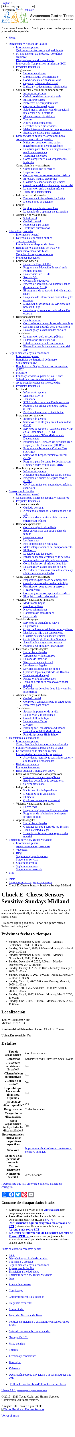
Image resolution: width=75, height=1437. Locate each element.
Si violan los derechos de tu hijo (41, 668)
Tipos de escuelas (26, 241)
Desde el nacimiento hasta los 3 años (44, 198)
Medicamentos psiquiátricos (39, 116)
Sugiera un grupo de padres (32, 856)
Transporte (29, 399)
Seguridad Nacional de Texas (25, 1315)
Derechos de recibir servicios (39, 126)
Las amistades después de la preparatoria (46, 326)
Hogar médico (31, 172)
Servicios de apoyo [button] (27, 619)
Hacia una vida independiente (40, 790)
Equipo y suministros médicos (40, 208)
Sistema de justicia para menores (41, 132)
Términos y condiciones (22, 1356)
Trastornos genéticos (35, 155)
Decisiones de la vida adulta (39, 793)
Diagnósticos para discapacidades (35, 60)
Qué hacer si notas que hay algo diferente (39, 50)
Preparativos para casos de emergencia (45, 579)
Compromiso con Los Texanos (26, 1296)
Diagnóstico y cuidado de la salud (28, 1258)
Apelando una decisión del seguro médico (47, 474)
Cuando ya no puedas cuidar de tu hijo (45, 583)
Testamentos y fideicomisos (39, 655)
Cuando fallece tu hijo (36, 718)
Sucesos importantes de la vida (40, 711)
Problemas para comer (36, 224)
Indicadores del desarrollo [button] (31, 195)
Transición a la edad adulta (24, 1271)
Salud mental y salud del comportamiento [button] (39, 89)
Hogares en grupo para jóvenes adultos (45, 810)
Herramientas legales (35, 652)
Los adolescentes (33, 537)
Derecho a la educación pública (34, 237)
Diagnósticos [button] (23, 70)
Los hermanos (31, 540)
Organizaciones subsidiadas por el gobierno (48, 629)
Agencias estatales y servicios (33, 846)
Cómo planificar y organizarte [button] (33, 165)
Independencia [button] (24, 787)
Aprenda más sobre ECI (24, 1229)
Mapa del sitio (17, 1343)
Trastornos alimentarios (36, 228)
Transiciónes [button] (23, 333)
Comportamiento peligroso (38, 106)
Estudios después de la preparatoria (43, 343)
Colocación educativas (36, 280)
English (5, 3)
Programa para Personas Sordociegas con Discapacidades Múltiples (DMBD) (47, 463)
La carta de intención (35, 658)
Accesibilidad (16, 1309)
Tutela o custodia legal (36, 675)
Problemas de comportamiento (40, 103)
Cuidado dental (32, 221)
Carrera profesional (34, 783)
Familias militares (33, 606)
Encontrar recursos (34, 99)
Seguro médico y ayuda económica (29, 1265)
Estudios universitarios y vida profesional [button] (39, 774)
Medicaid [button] (21, 389)
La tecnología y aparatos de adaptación (45, 211)
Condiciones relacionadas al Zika (42, 79)
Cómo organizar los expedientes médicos (46, 175)
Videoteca (21, 849)
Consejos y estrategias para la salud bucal (47, 701)
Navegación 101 (18, 1337)
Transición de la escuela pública (41, 777)
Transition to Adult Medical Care (42, 731)
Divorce (28, 724)
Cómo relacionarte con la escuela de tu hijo (48, 323)
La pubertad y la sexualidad (39, 714)
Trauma (27, 119)
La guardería (30, 625)
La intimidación (32, 320)
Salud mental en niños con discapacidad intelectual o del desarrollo (46, 111)
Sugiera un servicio (27, 859)
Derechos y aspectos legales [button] (32, 649)
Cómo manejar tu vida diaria (39, 527)
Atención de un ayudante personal (42, 642)
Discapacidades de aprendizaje (40, 76)
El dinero (28, 797)
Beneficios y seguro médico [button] (32, 468)
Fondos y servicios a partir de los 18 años (39, 376)
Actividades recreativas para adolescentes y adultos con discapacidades (48, 571)
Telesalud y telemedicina (37, 191)
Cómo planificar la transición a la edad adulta (42, 744)
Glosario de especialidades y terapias (44, 181)
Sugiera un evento (26, 862)
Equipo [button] (20, 204)
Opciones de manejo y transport (41, 800)
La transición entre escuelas (39, 339)
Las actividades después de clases (35, 244)
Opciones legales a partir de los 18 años (46, 672)
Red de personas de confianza (40, 543)
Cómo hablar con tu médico (39, 168)
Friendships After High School (40, 734)
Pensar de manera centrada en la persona (46, 556)
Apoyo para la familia (21, 1268)
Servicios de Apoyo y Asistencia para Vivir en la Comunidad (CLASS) (48, 430)
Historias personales (27, 764)
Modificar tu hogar (34, 602)
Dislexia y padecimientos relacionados (45, 86)
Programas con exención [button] (30, 415)
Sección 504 (30, 277)
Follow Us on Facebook (38, 1384)
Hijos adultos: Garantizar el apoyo (35, 770)
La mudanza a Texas (35, 721)
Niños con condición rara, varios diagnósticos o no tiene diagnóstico (43, 144)
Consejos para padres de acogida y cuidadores (42, 497)
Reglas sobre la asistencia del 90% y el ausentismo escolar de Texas (38, 249)
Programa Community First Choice (43, 412)
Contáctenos (16, 1290)
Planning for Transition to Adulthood (44, 727)
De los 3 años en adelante (38, 201)
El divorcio (29, 550)
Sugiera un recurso (27, 866)
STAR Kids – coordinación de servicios (46, 402)
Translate (28, 9)
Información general (27, 47)
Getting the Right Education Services (44, 639)
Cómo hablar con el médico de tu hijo (44, 563)
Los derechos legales (35, 665)
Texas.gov (15, 1362)
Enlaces (13, 1349)
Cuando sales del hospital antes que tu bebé (48, 185)
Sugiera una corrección (29, 869)
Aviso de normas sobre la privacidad (29, 1331)
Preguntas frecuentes (28, 66)
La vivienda (30, 616)
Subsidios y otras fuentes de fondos (36, 379)
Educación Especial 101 (37, 264)
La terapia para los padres (38, 553)
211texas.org (52, 1209)
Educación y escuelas (21, 1261)
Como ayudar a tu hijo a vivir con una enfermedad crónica (45, 519)
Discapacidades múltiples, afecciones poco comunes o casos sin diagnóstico (40, 137)
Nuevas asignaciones (35, 609)
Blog (19, 852)
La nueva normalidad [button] (28, 504)
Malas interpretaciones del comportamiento (47, 129)
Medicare (21, 372)
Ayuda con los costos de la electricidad (38, 382)
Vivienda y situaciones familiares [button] (35, 599)
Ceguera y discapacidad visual (40, 83)
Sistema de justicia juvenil (38, 662)
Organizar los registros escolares (34, 254)
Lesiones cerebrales (34, 73)
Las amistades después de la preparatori (45, 560)
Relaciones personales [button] (28, 316)
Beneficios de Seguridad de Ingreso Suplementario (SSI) (36, 361)
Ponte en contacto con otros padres (21, 1248)
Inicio (12, 878)
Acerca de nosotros (20, 1284)
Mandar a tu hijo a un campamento (43, 632)
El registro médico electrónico (40, 178)
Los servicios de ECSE (36, 274)
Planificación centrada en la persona (43, 586)
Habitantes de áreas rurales (38, 612)
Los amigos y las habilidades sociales (44, 329)
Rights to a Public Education (39, 678)
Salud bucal (30, 218)
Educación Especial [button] (27, 260)
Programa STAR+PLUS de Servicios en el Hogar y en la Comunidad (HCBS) (47, 443)
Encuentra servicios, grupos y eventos (30, 882)
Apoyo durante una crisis (37, 122)
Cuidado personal (33, 507)
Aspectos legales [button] (25, 820)
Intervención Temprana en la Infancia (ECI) (41, 63)
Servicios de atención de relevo (41, 622)
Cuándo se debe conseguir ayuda (42, 96)
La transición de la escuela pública (43, 336)
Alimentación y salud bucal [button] (31, 214)
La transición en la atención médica (43, 188)
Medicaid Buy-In (33, 395)
